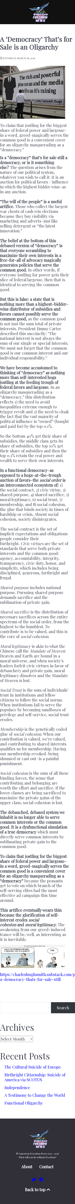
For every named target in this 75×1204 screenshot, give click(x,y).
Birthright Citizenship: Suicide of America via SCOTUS (34, 1077)
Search (63, 1007)
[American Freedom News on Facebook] (41, 1179)
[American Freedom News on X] (34, 1179)
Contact (46, 1166)
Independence (17, 1087)
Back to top (36, 1189)
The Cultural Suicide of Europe (32, 1067)
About (26, 1166)
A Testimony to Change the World (34, 1095)
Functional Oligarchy (23, 1103)
